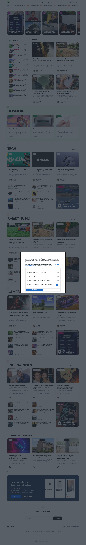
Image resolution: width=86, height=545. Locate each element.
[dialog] (43, 272)
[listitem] (43, 270)
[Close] (63, 254)
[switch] (57, 272)
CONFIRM (34, 289)
